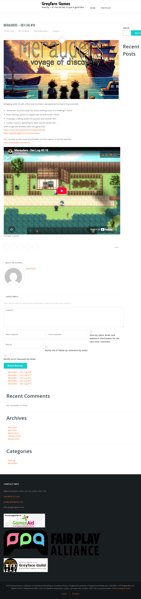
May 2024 (12, 427)
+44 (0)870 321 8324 (11, 3)
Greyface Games (56, 3)
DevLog (36, 31)
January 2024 (13, 439)
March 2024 (13, 433)
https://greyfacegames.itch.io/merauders (22, 133)
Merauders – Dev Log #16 (19, 378)
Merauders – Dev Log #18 (19, 372)
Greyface (31, 268)
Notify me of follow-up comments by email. (66, 350)
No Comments (23, 31)
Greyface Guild (123, 588)
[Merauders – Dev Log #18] (62, 69)
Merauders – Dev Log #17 (19, 375)
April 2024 (12, 430)
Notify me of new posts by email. (20, 359)
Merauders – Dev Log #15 (19, 380)
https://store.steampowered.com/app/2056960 (24, 130)
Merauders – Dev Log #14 (19, 383)
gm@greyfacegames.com (32, 3)
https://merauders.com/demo (17, 142)
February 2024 (14, 436)
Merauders (44, 31)
